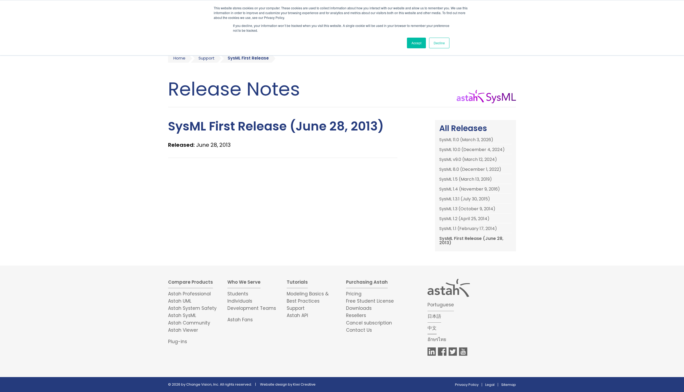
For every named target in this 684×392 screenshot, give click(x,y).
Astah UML (179, 301)
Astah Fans (240, 319)
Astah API (297, 315)
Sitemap (508, 384)
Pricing (354, 294)
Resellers (356, 315)
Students (237, 294)
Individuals (239, 301)
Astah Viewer (183, 330)
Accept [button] (416, 43)
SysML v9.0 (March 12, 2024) (468, 159)
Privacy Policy (467, 384)
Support (207, 58)
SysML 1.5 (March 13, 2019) (465, 179)
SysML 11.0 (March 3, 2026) (466, 140)
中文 (432, 328)
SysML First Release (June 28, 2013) (471, 240)
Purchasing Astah (367, 282)
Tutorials (297, 282)
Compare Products (190, 282)
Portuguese (441, 305)
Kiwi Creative (304, 384)
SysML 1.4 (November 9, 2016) (469, 189)
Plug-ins (177, 341)
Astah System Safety (192, 308)
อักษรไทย (437, 339)
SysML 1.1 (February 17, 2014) (468, 229)
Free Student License (370, 301)
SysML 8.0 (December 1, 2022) (470, 169)
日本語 (434, 316)
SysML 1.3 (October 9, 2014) (467, 209)
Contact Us (359, 330)
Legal (490, 384)
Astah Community (189, 323)
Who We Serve (244, 282)
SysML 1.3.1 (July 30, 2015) (464, 199)
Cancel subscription (369, 323)
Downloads (359, 308)
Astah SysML (182, 315)
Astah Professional (189, 294)
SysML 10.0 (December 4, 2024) (472, 150)
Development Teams (251, 308)
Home (179, 58)
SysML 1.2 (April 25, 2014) (464, 219)
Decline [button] (439, 43)
